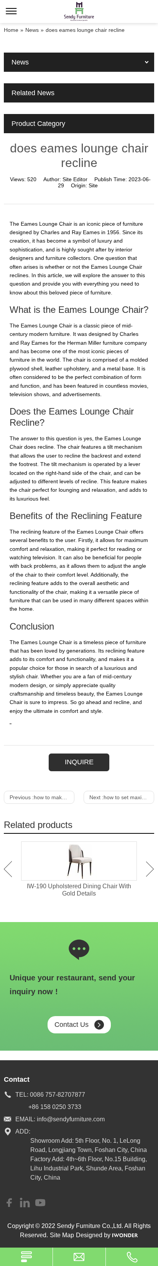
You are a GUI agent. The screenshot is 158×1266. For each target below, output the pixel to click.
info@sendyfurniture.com (71, 1119)
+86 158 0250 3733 (54, 1107)
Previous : (42, 797)
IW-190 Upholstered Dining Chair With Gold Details (79, 890)
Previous (8, 869)
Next (150, 869)
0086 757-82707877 (57, 1094)
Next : (121, 797)
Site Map (62, 1235)
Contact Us (71, 1024)
